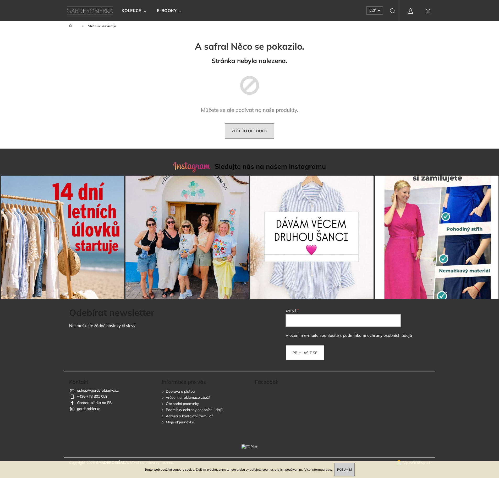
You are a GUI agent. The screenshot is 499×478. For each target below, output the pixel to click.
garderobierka (88, 408)
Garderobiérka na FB (94, 402)
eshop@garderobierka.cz (98, 390)
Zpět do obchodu (249, 131)
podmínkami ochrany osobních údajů (377, 335)
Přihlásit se (305, 352)
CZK (373, 10)
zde (328, 469)
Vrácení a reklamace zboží (188, 397)
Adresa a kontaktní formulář (189, 416)
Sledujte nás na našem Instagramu (270, 166)
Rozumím (344, 469)
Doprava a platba (180, 391)
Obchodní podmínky (182, 403)
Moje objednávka (180, 422)
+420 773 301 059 (92, 396)
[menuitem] (134, 10)
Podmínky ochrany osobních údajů (194, 409)
